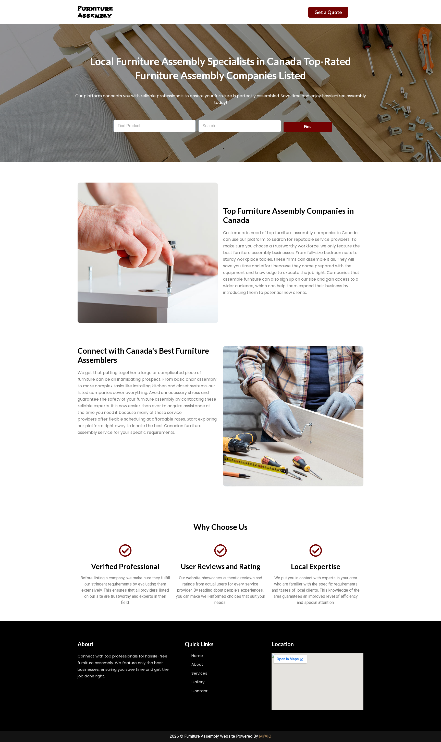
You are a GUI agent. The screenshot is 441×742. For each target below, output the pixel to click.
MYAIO (265, 736)
